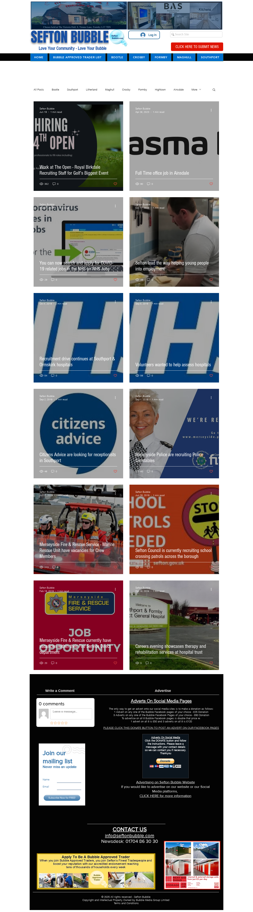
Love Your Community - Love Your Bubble (72, 48)
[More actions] (116, 110)
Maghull (109, 89)
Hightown (160, 89)
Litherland (91, 89)
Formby (142, 89)
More (194, 89)
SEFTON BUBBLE (70, 37)
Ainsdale (179, 89)
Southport (72, 89)
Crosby (126, 89)
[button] (214, 90)
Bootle (55, 89)
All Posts (39, 89)
